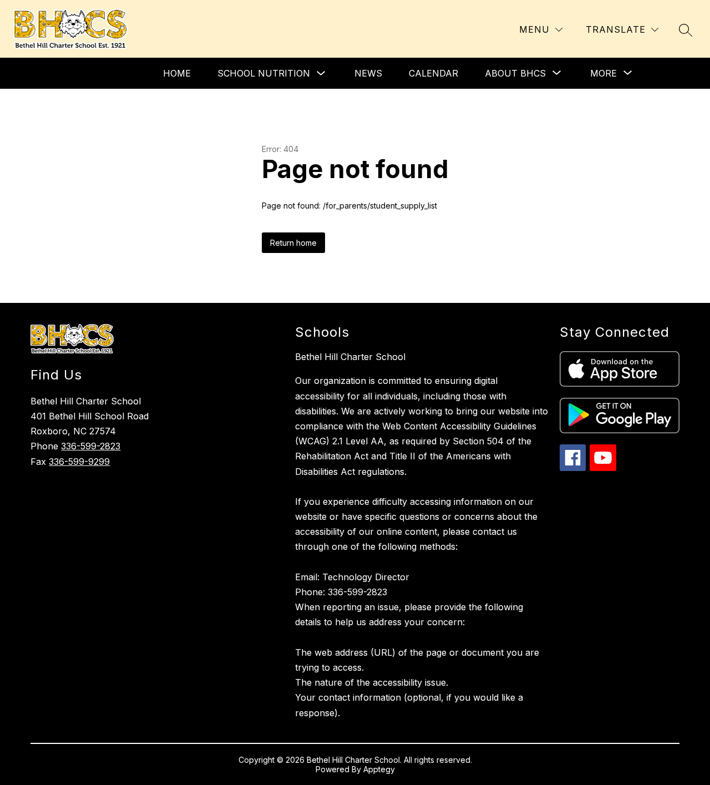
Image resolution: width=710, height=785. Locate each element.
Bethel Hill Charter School (350, 356)
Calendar (433, 73)
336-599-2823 (90, 446)
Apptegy (379, 769)
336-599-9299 (79, 461)
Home (177, 73)
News (368, 73)
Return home (293, 242)
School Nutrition (263, 73)
